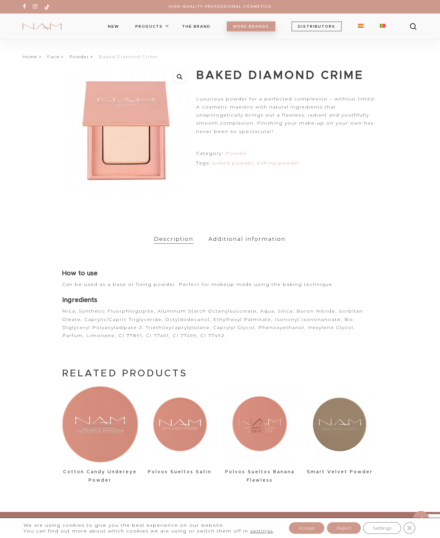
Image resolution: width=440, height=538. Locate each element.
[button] (180, 77)
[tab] (174, 239)
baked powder (233, 163)
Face (53, 56)
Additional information (247, 239)
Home (30, 56)
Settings (382, 528)
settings (261, 531)
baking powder (278, 163)
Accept (307, 528)
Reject (344, 528)
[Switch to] (361, 26)
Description (174, 239)
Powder (79, 56)
